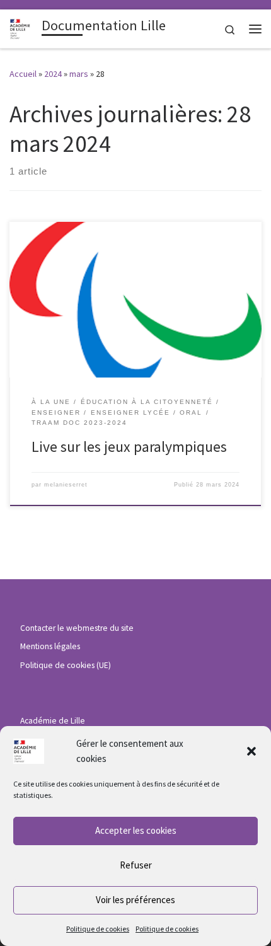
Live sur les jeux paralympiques (129, 446)
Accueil (23, 73)
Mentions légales (50, 646)
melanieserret (66, 485)
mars (78, 73)
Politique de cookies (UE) (65, 665)
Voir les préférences (135, 900)
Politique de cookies (97, 928)
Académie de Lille (52, 720)
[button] (251, 751)
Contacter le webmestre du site (77, 628)
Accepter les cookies (135, 830)
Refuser (136, 865)
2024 (53, 73)
